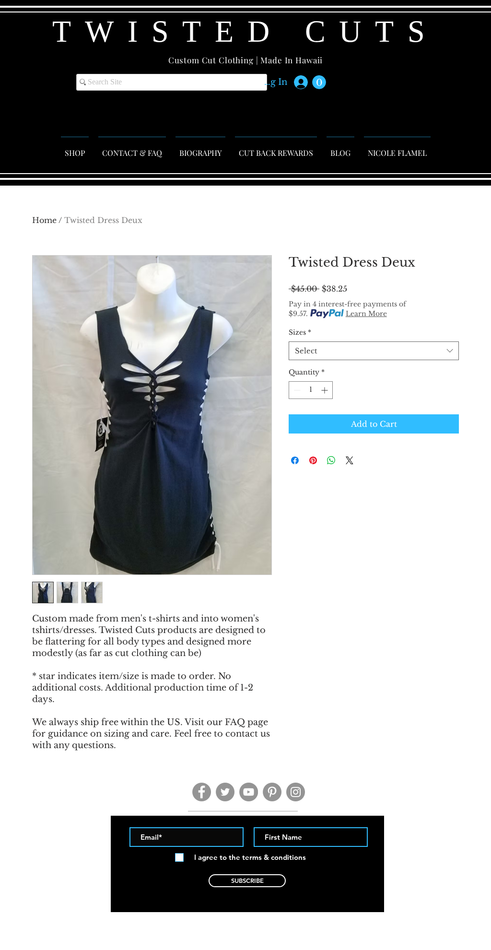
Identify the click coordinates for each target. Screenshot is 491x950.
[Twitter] (225, 792)
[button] (319, 82)
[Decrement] (296, 390)
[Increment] (325, 390)
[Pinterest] (272, 792)
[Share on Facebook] (295, 460)
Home (44, 220)
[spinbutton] (310, 390)
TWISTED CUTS (245, 31)
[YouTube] (248, 792)
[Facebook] (201, 792)
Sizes (300, 332)
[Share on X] (349, 460)
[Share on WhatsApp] (331, 460)
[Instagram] (295, 792)
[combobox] (374, 350)
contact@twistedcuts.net (247, 918)
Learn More (366, 313)
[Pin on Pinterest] (313, 460)
